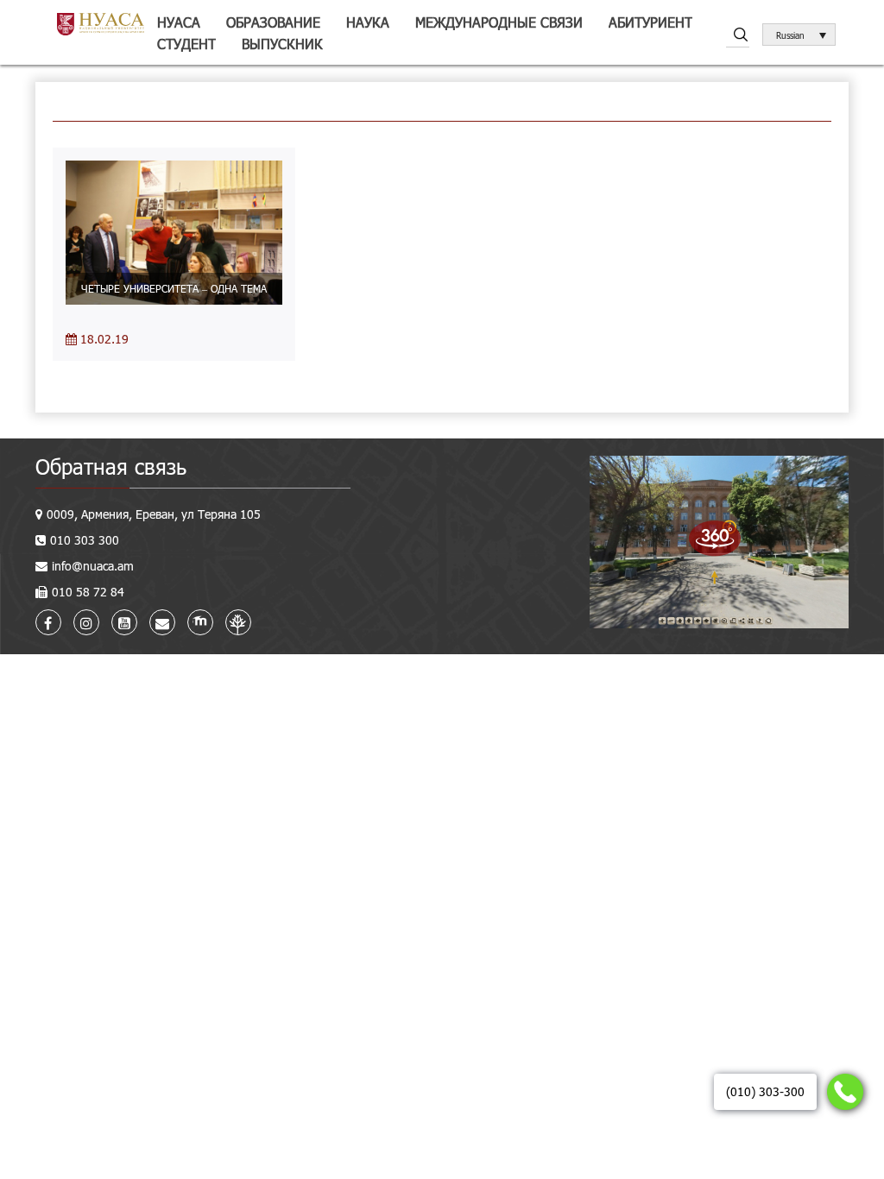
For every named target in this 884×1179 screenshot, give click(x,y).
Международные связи (499, 22)
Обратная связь (110, 466)
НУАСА (178, 22)
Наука (367, 22)
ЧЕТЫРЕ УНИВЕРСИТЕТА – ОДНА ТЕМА (174, 288)
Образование (273, 22)
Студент (186, 43)
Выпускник (282, 43)
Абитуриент (650, 22)
